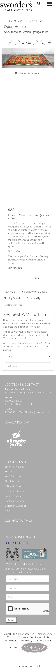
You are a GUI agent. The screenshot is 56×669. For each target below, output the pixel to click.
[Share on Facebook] (12, 279)
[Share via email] (37, 279)
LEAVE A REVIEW (17, 422)
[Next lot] (35, 42)
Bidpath (36, 666)
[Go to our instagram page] (31, 279)
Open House (15, 26)
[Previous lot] (17, 42)
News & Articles (13, 476)
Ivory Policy (26, 640)
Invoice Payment (13, 495)
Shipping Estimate (12, 298)
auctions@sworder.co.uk (37, 392)
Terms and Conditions (30, 637)
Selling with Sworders (15, 486)
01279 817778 (14, 392)
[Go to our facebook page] (8, 525)
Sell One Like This (13, 304)
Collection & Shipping (15, 505)
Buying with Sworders (16, 491)
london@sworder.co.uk (37, 412)
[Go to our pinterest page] (20, 525)
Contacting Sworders (16, 500)
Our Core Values (42, 640)
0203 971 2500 (15, 412)
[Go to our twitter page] (14, 525)
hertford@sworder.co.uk (19, 404)
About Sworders (13, 481)
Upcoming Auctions (14, 466)
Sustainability (33, 298)
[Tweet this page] (19, 279)
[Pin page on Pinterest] (25, 279)
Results (8, 471)
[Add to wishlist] (49, 42)
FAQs (7, 510)
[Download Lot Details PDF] (42, 42)
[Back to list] (10, 42)
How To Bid (9, 291)
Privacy (13, 647)
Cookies (11, 637)
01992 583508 (14, 400)
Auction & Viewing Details (34, 291)
